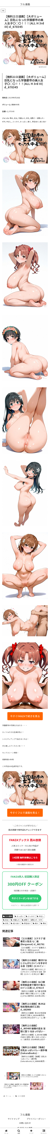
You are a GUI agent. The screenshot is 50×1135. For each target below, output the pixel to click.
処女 (6, 920)
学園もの (16, 920)
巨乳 (6, 923)
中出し (41, 916)
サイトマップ (13, 1118)
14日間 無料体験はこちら (25, 857)
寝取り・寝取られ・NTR (33, 920)
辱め (44, 923)
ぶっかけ (31, 916)
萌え (36, 923)
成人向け (16, 923)
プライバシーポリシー (36, 1118)
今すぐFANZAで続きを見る (25, 716)
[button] (44, 633)
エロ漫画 (8, 916)
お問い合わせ (25, 1123)
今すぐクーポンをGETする (25, 898)
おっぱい (20, 916)
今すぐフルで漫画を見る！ (25, 812)
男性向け (27, 923)
